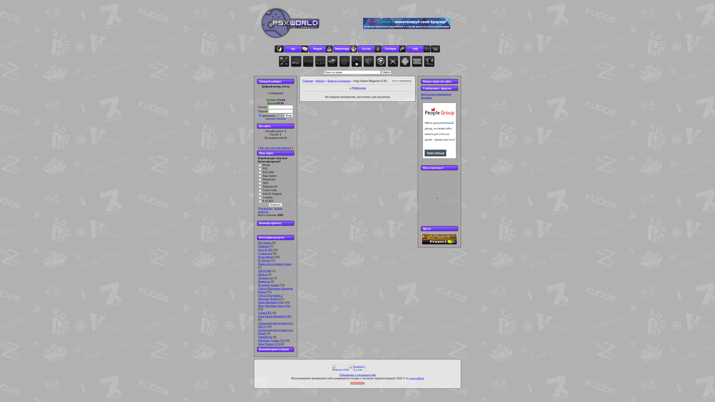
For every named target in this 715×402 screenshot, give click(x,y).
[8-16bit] (417, 61)
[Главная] (279, 48)
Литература (265, 278)
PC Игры (264, 260)
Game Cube (270, 190)
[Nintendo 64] (369, 61)
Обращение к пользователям (357, 375)
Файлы (320, 80)
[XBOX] (393, 61)
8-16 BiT (268, 201)
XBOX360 (264, 270)
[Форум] (321, 48)
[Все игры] (284, 61)
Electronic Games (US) (271, 340)
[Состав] (370, 48)
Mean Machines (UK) (271, 302)
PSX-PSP (268, 172)
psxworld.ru (417, 378)
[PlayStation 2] (308, 61)
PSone (266, 165)
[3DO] (357, 61)
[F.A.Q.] (418, 48)
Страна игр (265, 253)
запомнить (268, 115)
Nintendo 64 (270, 186)
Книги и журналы (339, 80)
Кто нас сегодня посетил (275, 147)
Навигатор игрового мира (274, 264)
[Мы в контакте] (435, 48)
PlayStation (264, 242)
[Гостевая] (394, 48)
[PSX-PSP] (320, 61)
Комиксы (264, 281)
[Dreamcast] (344, 61)
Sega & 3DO (266, 249)
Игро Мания (266, 257)
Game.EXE (265, 312)
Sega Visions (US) (269, 344)
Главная (308, 80)
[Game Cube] (381, 61)
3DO (265, 183)
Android (267, 197)
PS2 (265, 168)
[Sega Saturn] (332, 61)
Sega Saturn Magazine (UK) (275, 316)
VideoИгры (265, 337)
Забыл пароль (270, 118)
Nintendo (263, 246)
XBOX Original (272, 193)
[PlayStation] (296, 61)
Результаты (265, 208)
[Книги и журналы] (429, 61)
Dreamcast (269, 179)
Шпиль (262, 274)
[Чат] (296, 48)
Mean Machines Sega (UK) (274, 305)
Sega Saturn (270, 175)
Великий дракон (268, 285)
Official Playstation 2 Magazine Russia (270, 297)
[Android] (405, 61)
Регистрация (281, 118)
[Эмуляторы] (345, 48)
